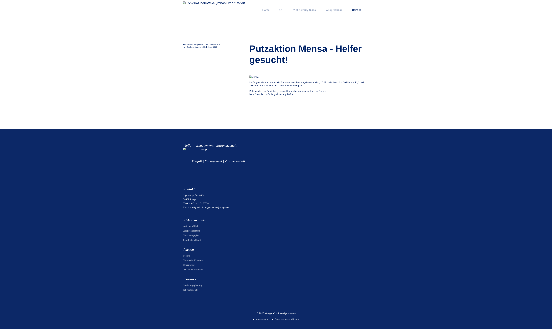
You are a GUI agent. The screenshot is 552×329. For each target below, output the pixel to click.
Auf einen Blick (190, 226)
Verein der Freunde (193, 260)
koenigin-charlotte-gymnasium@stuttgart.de (209, 207)
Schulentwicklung (192, 240)
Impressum (262, 319)
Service (356, 10)
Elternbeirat (189, 265)
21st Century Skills (304, 10)
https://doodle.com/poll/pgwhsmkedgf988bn (271, 94)
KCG (279, 10)
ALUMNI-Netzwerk (193, 269)
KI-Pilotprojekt (190, 290)
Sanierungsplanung (192, 285)
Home (266, 10)
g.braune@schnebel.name (290, 91)
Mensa (186, 256)
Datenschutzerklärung (287, 319)
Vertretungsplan (191, 235)
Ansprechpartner (191, 231)
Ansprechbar (334, 10)
